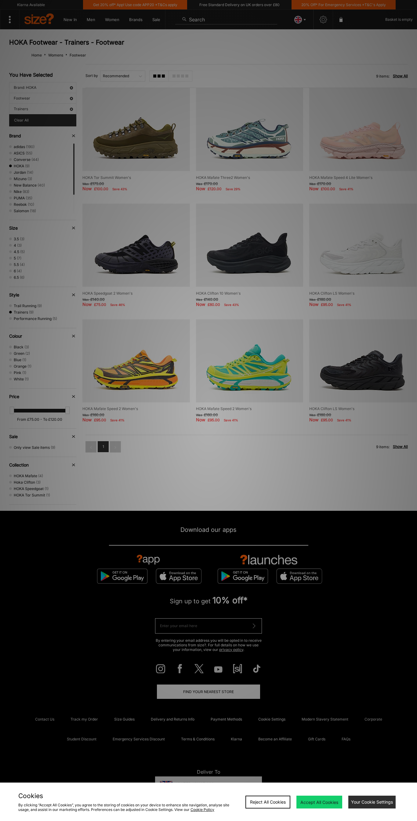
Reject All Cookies (268, 802)
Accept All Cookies (319, 802)
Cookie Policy (202, 809)
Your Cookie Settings (372, 802)
